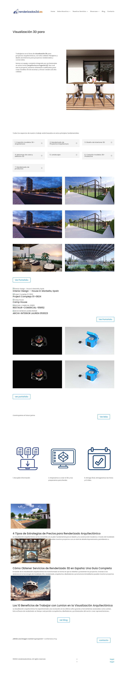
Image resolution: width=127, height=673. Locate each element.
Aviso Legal (64, 659)
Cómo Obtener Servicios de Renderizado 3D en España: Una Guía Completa (62, 568)
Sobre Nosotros (63, 11)
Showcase (94, 11)
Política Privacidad (53, 659)
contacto (103, 640)
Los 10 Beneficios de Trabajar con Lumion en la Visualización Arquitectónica (63, 605)
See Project (37, 186)
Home (53, 11)
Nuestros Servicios (79, 11)
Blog (103, 11)
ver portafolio (21, 396)
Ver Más (104, 416)
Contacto (110, 11)
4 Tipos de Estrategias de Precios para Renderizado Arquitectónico (57, 533)
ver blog (64, 620)
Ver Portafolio (21, 280)
